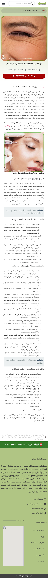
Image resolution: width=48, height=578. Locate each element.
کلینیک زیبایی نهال (29, 437)
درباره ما (41, 561)
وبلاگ (41, 11)
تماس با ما (40, 555)
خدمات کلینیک (38, 549)
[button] (3, 3)
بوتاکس (41, 87)
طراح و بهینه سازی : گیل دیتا (24, 576)
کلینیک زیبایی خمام (39, 437)
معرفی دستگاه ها (37, 543)
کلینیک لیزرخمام (21, 437)
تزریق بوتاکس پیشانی (18, 435)
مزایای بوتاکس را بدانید (10, 437)
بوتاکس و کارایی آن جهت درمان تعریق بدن (34, 435)
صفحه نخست (38, 530)
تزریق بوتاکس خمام (7, 435)
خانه (44, 11)
